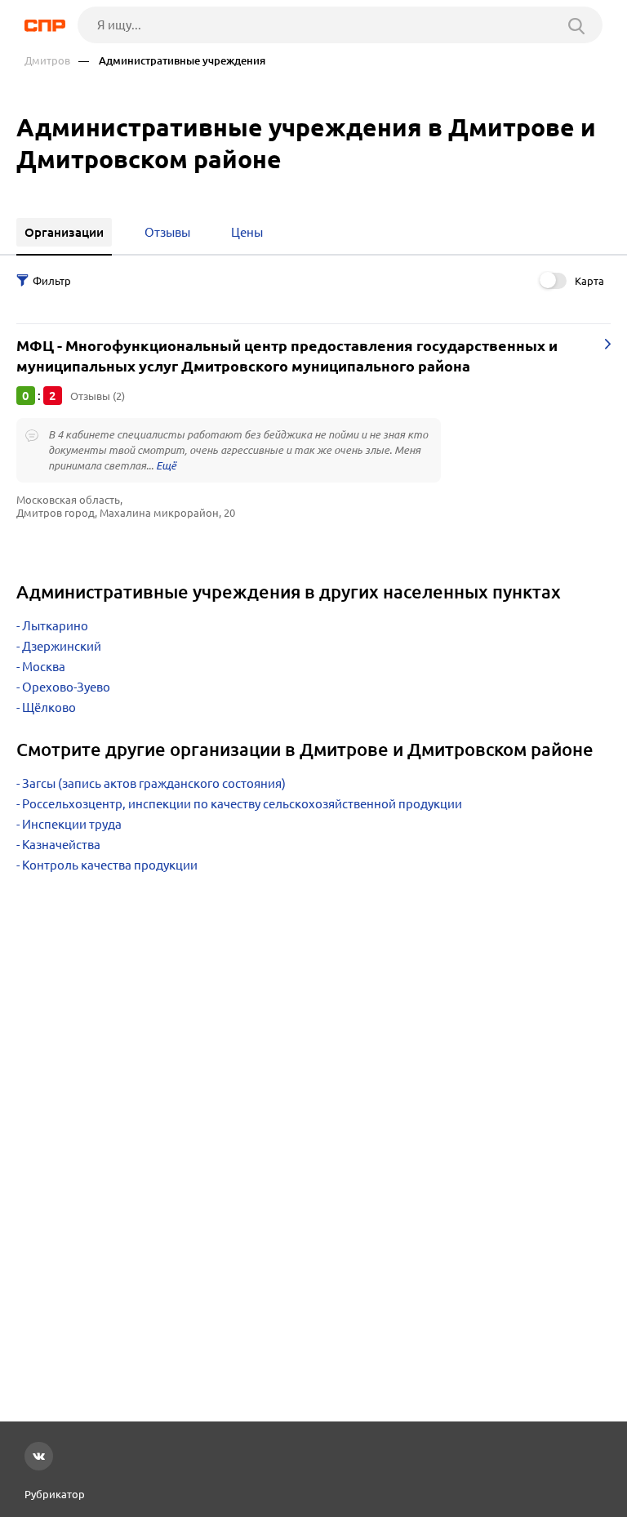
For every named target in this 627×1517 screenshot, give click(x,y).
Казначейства (61, 845)
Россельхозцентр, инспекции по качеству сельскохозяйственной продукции (242, 804)
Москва (43, 667)
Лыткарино (55, 626)
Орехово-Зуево (66, 687)
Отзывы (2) (97, 396)
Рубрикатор (54, 1494)
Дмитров (47, 61)
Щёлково (49, 707)
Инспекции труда (72, 824)
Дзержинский (61, 646)
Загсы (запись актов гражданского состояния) (154, 783)
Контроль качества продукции (110, 865)
